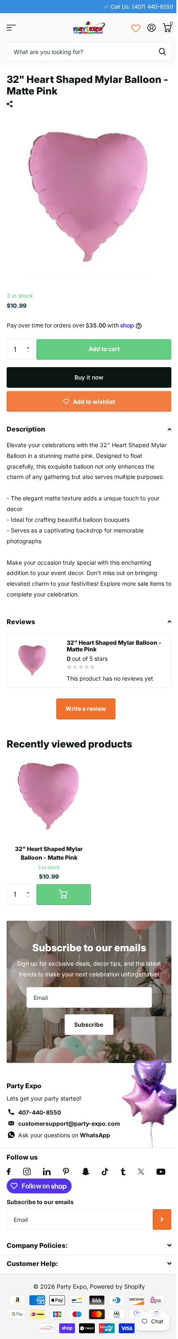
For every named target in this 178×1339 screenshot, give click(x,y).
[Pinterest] (66, 1171)
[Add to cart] (63, 894)
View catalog (11, 27)
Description (26, 429)
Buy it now (89, 377)
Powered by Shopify (117, 1286)
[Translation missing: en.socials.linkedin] (47, 1171)
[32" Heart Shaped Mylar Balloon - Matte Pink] (49, 796)
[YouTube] (160, 1172)
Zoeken (162, 51)
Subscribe (89, 1024)
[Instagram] (27, 1171)
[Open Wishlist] (135, 27)
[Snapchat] (85, 1171)
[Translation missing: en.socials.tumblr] (123, 1171)
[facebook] (9, 1171)
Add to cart (104, 348)
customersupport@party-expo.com (69, 1123)
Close (89, 1245)
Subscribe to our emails (40, 1201)
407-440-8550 (39, 1112)
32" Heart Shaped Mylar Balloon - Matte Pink (49, 853)
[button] (30, 342)
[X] (141, 1171)
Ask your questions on (64, 1135)
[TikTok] (105, 1171)
